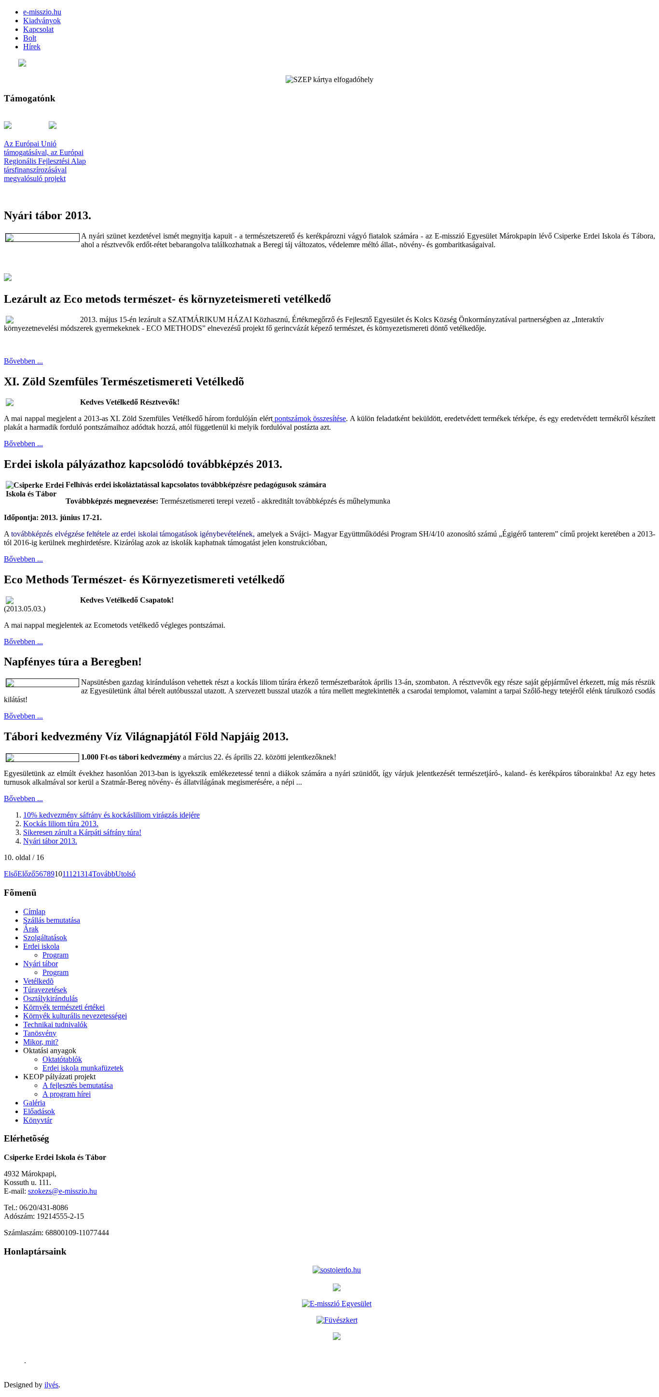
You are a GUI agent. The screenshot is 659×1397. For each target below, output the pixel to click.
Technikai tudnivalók (55, 1024)
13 (80, 874)
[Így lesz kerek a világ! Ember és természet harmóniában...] (337, 1336)
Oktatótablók (62, 1059)
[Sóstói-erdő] (337, 1270)
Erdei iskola (41, 946)
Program (55, 955)
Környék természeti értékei (64, 1007)
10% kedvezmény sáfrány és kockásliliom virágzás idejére (111, 815)
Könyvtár (37, 1120)
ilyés (51, 1385)
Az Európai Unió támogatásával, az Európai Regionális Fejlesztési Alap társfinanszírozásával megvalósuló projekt (45, 161)
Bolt (29, 38)
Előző (26, 874)
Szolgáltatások (45, 937)
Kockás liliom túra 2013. (60, 823)
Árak (31, 929)
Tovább (103, 874)
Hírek (32, 46)
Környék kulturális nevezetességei (75, 1016)
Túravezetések (45, 990)
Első (10, 874)
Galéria (34, 1103)
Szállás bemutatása (51, 920)
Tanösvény (39, 1033)
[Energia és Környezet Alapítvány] (337, 1286)
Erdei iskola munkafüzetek (83, 1068)
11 (65, 874)
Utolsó (125, 874)
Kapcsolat (38, 29)
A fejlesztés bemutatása (77, 1085)
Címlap (34, 911)
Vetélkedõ (38, 981)
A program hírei (66, 1094)
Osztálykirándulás (50, 998)
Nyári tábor (40, 964)
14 (88, 874)
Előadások (39, 1111)
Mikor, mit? (40, 1042)
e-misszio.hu (42, 12)
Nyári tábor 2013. (50, 841)
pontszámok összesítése (309, 418)
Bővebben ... (23, 361)
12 (73, 874)
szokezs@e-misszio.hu (62, 1191)
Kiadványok (42, 20)
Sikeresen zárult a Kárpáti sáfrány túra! (82, 832)
